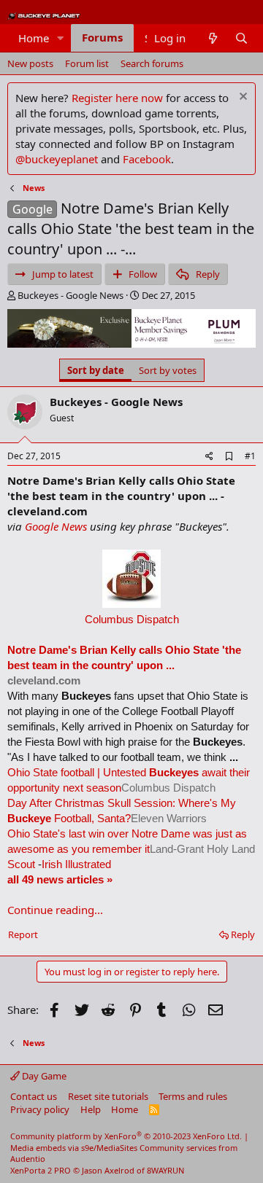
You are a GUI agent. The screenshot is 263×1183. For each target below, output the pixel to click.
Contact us (33, 1096)
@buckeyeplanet (56, 159)
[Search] (241, 38)
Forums (102, 37)
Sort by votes (168, 370)
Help (90, 1109)
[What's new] (212, 38)
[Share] (209, 456)
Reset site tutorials (108, 1096)
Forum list (87, 63)
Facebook (147, 159)
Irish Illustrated (76, 864)
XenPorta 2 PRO (40, 1170)
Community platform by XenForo (126, 1136)
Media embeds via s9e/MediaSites (73, 1147)
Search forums (152, 63)
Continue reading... (55, 909)
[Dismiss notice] (241, 98)
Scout (21, 864)
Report (23, 934)
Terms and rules (193, 1096)
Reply (243, 934)
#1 (250, 456)
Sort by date (95, 370)
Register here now (117, 97)
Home (33, 38)
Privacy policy (39, 1109)
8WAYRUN (165, 1170)
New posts (30, 63)
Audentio (27, 1158)
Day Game (43, 1075)
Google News (56, 526)
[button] (60, 38)
